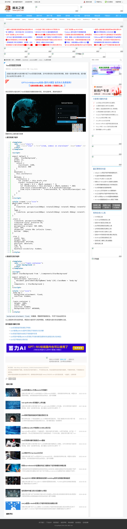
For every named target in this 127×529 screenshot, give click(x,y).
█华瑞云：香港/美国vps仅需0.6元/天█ (77, 42)
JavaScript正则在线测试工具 (103, 237)
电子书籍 (77, 15)
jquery (24, 19)
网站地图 (71, 522)
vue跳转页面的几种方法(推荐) (105, 106)
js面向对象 (49, 19)
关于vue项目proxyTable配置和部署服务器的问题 (109, 196)
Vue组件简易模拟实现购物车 (103, 176)
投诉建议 (78, 522)
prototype (17, 19)
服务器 (68, 15)
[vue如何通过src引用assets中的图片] (13, 392)
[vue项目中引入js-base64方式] (13, 455)
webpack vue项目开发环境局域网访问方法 (107, 173)
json (37, 19)
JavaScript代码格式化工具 (102, 220)
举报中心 (99, 2)
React (93, 19)
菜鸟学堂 (7, 2)
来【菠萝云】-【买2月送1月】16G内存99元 (19, 32)
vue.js (79, 19)
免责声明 (63, 522)
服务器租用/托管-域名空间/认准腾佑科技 (106, 42)
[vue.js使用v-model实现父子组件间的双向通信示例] (13, 505)
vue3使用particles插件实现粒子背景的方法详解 (27, 331)
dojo (74, 19)
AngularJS (31, 19)
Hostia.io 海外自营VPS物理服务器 (75, 32)
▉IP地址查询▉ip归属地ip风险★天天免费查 (49, 34)
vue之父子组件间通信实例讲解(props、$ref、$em (111, 114)
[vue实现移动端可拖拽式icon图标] (13, 443)
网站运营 (97, 15)
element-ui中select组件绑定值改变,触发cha (108, 123)
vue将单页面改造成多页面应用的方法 (35, 415)
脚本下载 (49, 15)
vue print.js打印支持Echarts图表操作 (105, 190)
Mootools (62, 19)
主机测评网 (28, 2)
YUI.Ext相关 (9, 19)
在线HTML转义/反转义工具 (103, 231)
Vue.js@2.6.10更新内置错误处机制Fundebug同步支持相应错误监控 (46, 478)
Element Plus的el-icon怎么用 (103, 179)
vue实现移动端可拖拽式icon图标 (33, 440)
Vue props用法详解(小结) (103, 117)
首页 (13, 60)
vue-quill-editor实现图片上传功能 (34, 403)
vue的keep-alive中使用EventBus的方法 (36, 428)
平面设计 (107, 15)
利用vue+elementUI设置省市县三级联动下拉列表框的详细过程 (44, 465)
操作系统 (87, 15)
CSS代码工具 (99, 217)
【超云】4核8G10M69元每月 (44, 42)
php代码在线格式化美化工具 (103, 225)
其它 (99, 19)
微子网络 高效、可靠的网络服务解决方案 (77, 40)
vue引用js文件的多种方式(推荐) (105, 103)
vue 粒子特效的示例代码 (19, 339)
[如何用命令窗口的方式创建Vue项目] (13, 493)
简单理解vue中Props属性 (103, 129)
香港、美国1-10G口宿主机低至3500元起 (77, 37)
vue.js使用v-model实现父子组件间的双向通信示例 (39, 503)
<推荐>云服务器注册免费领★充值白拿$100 (19, 29)
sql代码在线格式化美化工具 (103, 228)
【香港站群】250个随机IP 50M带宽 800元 (48, 37)
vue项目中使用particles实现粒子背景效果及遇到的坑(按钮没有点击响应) (35, 337)
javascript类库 (33, 60)
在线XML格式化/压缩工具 (103, 223)
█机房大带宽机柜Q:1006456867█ (104, 32)
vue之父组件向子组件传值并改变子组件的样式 (109, 193)
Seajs (68, 19)
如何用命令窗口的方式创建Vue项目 (34, 491)
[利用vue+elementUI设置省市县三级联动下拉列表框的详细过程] (13, 468)
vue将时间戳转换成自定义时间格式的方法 (107, 184)
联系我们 (56, 522)
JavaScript (25, 60)
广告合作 (49, 522)
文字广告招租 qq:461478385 (74, 29)
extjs (56, 19)
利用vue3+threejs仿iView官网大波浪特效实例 (108, 181)
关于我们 (41, 522)
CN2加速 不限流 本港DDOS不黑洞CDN (47, 29)
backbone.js (86, 19)
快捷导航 (119, 2)
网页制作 (19, 15)
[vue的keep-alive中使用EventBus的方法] (13, 430)
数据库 (59, 15)
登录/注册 (89, 2)
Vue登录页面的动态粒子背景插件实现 (23, 334)
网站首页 (9, 15)
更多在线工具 (99, 243)
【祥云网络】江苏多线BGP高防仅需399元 (107, 40)
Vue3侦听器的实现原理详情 (103, 187)
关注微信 (110, 2)
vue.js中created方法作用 (103, 120)
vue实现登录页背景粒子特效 (20, 328)
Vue (10, 378)
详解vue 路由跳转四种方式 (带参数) (107, 109)
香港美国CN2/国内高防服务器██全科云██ (19, 45)
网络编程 (29, 15)
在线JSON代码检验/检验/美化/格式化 (106, 234)
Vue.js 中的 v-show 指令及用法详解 (106, 126)
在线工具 (37, 2)
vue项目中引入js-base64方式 (32, 453)
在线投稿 (85, 522)
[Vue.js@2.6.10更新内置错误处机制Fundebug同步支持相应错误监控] (13, 480)
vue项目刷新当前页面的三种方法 (106, 112)
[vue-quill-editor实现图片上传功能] (13, 405)
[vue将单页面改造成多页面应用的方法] (13, 417)
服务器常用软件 (18, 2)
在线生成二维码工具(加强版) (103, 240)
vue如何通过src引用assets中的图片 (35, 390)
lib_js (42, 19)
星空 (14, 378)
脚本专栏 (39, 15)
